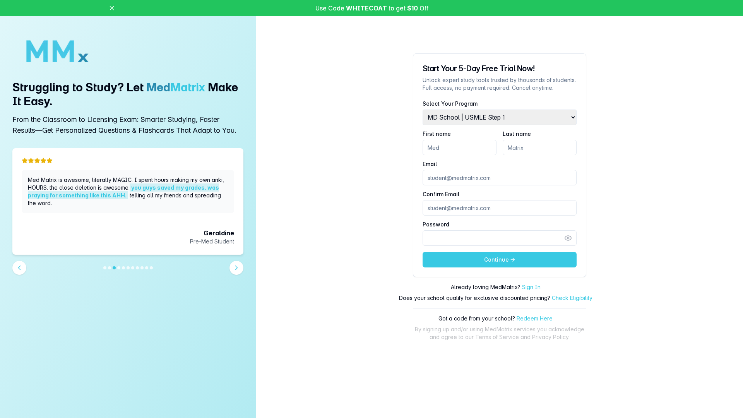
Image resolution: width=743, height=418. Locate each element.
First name (437, 134)
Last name (517, 134)
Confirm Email (441, 194)
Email (430, 164)
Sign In (531, 287)
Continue (496, 259)
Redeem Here (535, 318)
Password (436, 224)
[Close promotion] (112, 8)
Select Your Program (450, 103)
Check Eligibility (572, 298)
